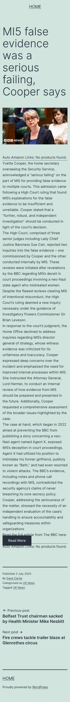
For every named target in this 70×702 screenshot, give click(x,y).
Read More (17, 540)
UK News (29, 583)
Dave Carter (14, 578)
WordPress (40, 687)
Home (35, 6)
